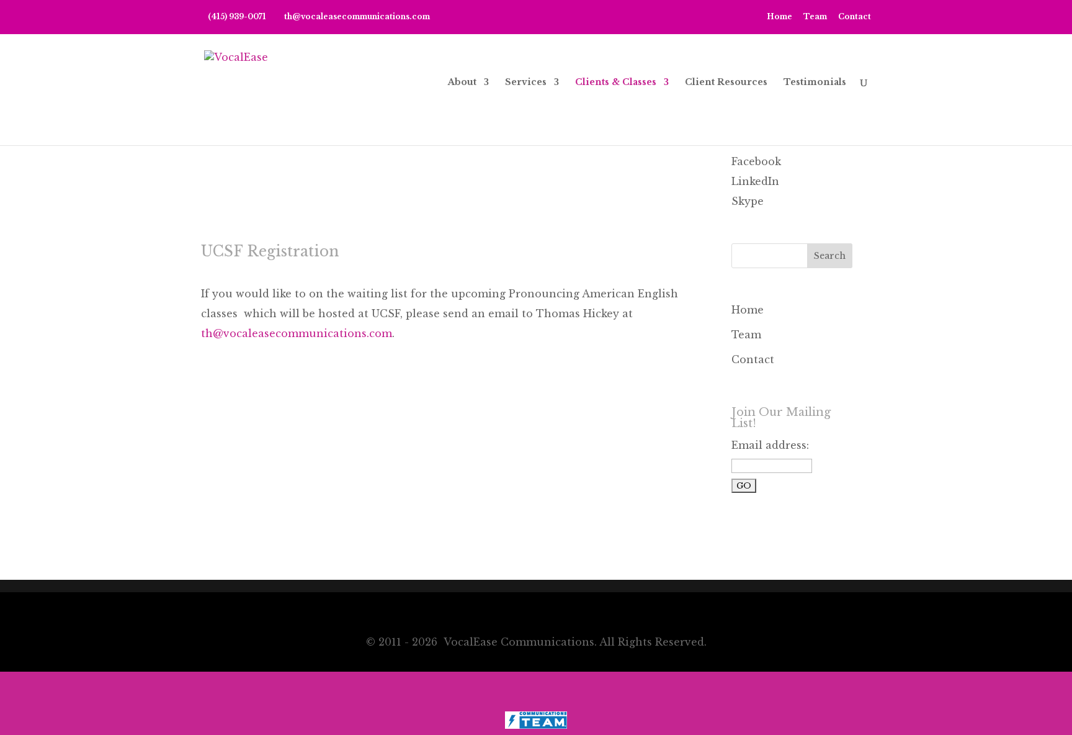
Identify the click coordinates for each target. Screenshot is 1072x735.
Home (779, 17)
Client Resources (726, 83)
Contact (854, 17)
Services (526, 83)
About (462, 83)
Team (815, 17)
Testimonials (815, 83)
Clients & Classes (615, 83)
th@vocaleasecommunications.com (296, 333)
